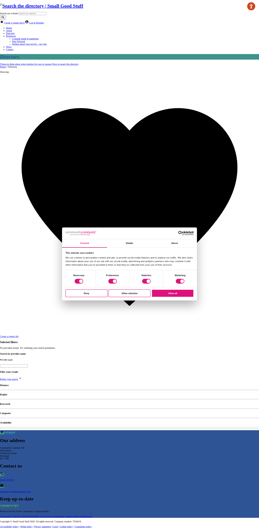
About (9, 30)
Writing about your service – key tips (29, 44)
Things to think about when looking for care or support (26, 64)
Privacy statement (42, 526)
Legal (55, 526)
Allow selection (130, 293)
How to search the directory (65, 64)
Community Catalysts (10, 516)
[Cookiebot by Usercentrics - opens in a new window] (180, 233)
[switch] (112, 281)
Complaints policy (83, 526)
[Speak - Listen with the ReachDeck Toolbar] (251, 6)
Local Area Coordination (52, 516)
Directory (10, 33)
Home (9, 28)
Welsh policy (26, 526)
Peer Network (18, 41)
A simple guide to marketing (25, 38)
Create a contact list (14, 23)
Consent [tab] (84, 243)
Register (40, 23)
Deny (86, 293)
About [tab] (174, 243)
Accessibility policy (9, 526)
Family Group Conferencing (78, 516)
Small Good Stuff (30, 516)
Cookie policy (66, 526)
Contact (9, 49)
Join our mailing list (9, 506)
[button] (7, 433)
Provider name (6, 360)
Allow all (172, 293)
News (9, 47)
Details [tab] (129, 243)
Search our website (9, 13)
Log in (32, 23)
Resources (11, 36)
